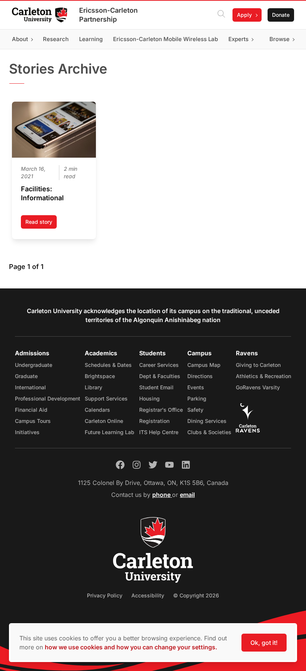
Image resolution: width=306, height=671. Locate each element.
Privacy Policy (104, 595)
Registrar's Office (161, 409)
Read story (41, 224)
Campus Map (204, 365)
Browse (279, 39)
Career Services (159, 365)
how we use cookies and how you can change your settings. (131, 647)
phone (162, 494)
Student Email (156, 387)
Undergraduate (33, 365)
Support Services (106, 398)
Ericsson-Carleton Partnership (108, 14)
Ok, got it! (264, 642)
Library (93, 387)
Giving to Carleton (258, 365)
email (187, 494)
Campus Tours (33, 421)
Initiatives (27, 432)
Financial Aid (31, 409)
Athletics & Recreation (263, 376)
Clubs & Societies (209, 432)
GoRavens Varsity (258, 387)
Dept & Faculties (159, 376)
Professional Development (47, 398)
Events (195, 387)
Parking (196, 398)
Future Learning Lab (109, 432)
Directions (200, 376)
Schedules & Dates (108, 365)
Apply (244, 15)
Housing (149, 398)
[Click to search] (221, 15)
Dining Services (207, 421)
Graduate (26, 376)
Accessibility (147, 595)
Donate (281, 15)
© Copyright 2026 (196, 595)
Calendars (97, 409)
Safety (195, 409)
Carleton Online (104, 421)
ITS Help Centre (158, 432)
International (30, 387)
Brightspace (100, 376)
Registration (154, 421)
